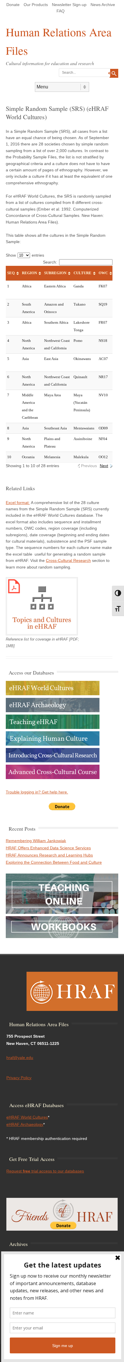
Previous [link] (89, 466)
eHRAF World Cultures (27, 1117)
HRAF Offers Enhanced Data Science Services (48, 848)
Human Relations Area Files (59, 41)
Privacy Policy (18, 1077)
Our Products (36, 4)
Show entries (25, 255)
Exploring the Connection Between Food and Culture (54, 862)
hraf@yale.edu (19, 1057)
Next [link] (104, 466)
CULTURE (82, 273)
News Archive (103, 4)
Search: (50, 262)
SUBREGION (55, 273)
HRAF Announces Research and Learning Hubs (49, 855)
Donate (13, 4)
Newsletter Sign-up (69, 4)
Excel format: (18, 502)
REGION (29, 273)
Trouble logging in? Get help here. (37, 792)
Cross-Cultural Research (68, 560)
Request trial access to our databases (45, 1171)
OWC (103, 273)
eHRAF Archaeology (24, 1124)
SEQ (11, 273)
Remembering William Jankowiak (36, 840)
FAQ (61, 11)
